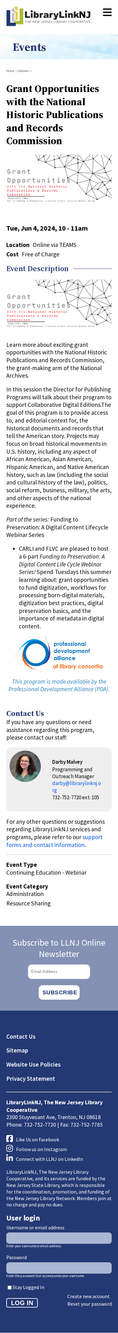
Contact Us (21, 1036)
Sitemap (17, 1050)
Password (16, 1257)
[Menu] (107, 12)
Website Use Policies (33, 1064)
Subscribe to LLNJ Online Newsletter (59, 948)
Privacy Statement (30, 1078)
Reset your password (89, 1304)
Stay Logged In (28, 1287)
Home (10, 71)
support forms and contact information (54, 841)
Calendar (23, 71)
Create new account (88, 1296)
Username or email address (35, 1227)
